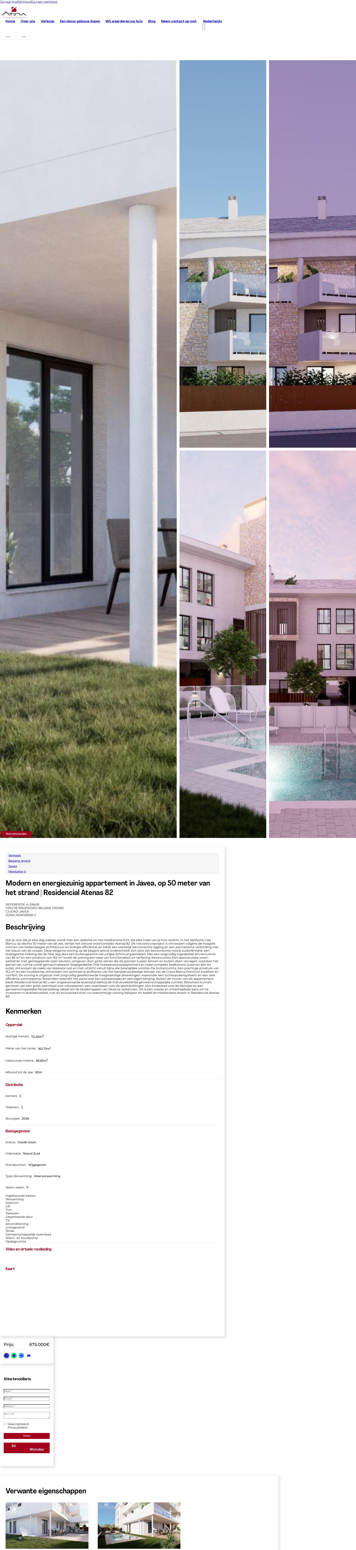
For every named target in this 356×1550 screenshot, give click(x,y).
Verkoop (47, 21)
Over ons (28, 21)
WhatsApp (37, 1449)
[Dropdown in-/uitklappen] (301, 1536)
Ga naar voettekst (44, 2)
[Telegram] (21, 1355)
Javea (12, 866)
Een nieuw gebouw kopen (80, 21)
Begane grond (19, 861)
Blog (152, 21)
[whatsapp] (315, 1536)
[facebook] (8, 35)
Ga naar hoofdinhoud (15, 2)
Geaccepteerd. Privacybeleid (18, 1425)
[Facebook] (6, 1355)
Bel (14, 1445)
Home (10, 21)
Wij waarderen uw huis (124, 21)
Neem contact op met (179, 21)
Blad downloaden (16, 834)
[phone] (329, 1536)
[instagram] (24, 35)
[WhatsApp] (14, 1355)
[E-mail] (29, 1355)
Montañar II (17, 871)
